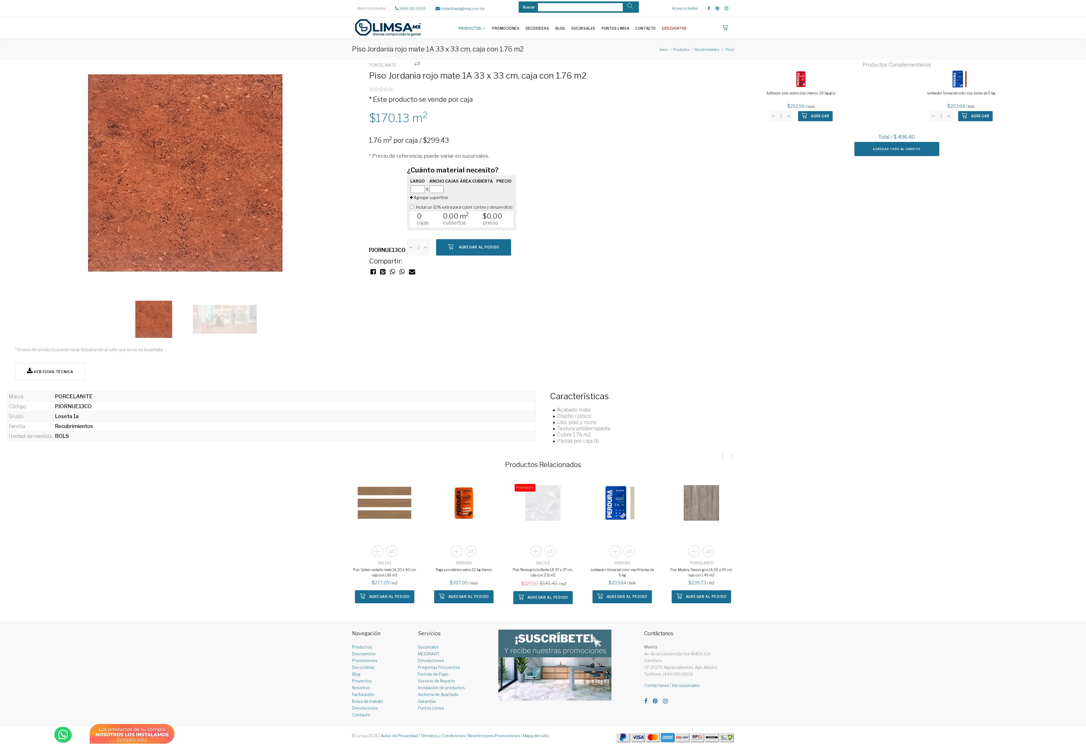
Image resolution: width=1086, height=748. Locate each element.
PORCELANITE (701, 563)
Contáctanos (656, 685)
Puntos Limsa (615, 28)
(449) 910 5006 (412, 9)
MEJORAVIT (428, 653)
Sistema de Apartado (438, 694)
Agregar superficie (430, 197)
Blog (560, 28)
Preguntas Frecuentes (439, 667)
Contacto (645, 28)
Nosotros (361, 687)
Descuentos (674, 28)
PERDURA (464, 563)
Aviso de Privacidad (399, 735)
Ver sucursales (686, 685)
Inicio (664, 49)
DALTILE (384, 563)
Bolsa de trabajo (367, 701)
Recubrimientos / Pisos (714, 49)
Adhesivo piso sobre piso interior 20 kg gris (800, 93)
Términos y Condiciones (443, 735)
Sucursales (583, 28)
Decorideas (537, 28)
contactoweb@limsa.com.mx (462, 9)
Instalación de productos (441, 687)
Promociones (506, 28)
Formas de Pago (433, 674)
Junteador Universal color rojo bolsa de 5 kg (961, 93)
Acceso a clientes (685, 8)
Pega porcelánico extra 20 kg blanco (464, 570)
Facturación (363, 694)
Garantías (427, 701)
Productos (470, 28)
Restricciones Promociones (494, 735)
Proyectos (362, 680)
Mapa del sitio (536, 735)
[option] (189, 176)
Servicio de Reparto (436, 680)
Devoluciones (365, 708)
